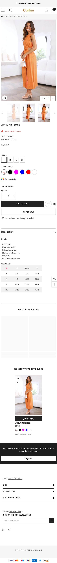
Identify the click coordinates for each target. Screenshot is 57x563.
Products (10, 16)
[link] (14, 353)
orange (16, 430)
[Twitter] (9, 530)
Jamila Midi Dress (22, 423)
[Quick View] (18, 383)
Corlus (10, 136)
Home (3, 16)
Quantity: (4, 191)
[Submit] (51, 520)
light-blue (26, 430)
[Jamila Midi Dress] (28, 395)
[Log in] (46, 10)
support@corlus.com (15, 478)
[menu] (3, 10)
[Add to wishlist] (48, 204)
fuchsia (23, 430)
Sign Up (28, 458)
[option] (28, 60)
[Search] (10, 10)
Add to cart (22, 203)
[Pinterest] (3, 530)
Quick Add (28, 419)
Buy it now (28, 212)
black (20, 430)
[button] (48, 98)
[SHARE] (54, 204)
